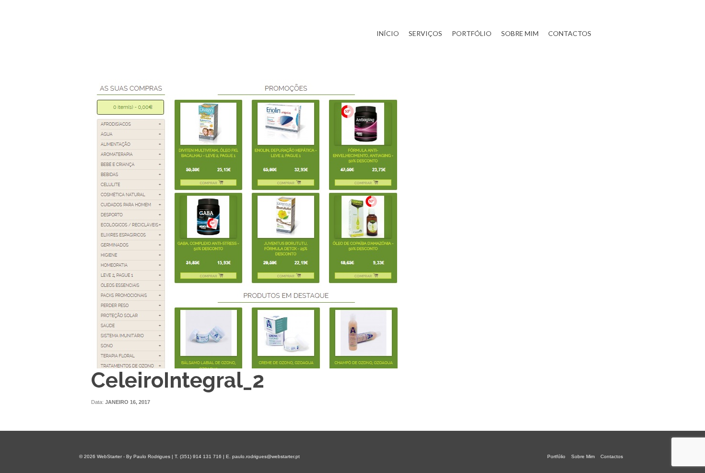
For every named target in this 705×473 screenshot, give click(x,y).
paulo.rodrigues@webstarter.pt (266, 456)
